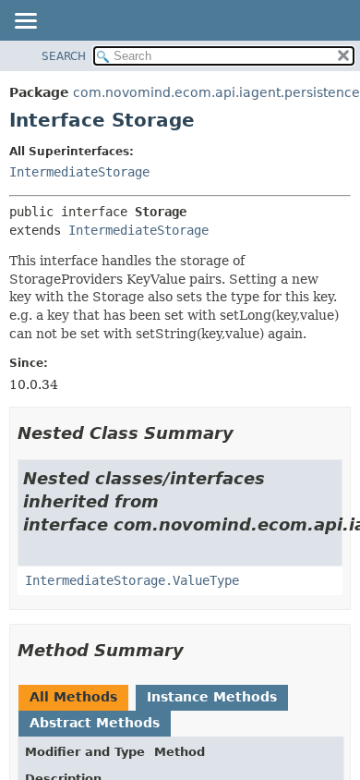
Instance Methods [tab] (212, 696)
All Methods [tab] (73, 696)
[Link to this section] (246, 433)
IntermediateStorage (79, 172)
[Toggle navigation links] (25, 22)
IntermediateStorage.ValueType (132, 580)
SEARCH (64, 56)
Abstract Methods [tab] (95, 722)
